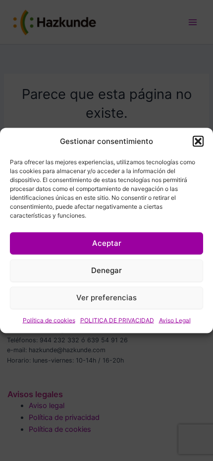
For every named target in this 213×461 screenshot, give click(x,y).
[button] (198, 141)
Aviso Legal (175, 319)
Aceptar (106, 243)
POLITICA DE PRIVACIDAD (117, 319)
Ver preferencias (106, 297)
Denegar (106, 270)
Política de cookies (49, 319)
